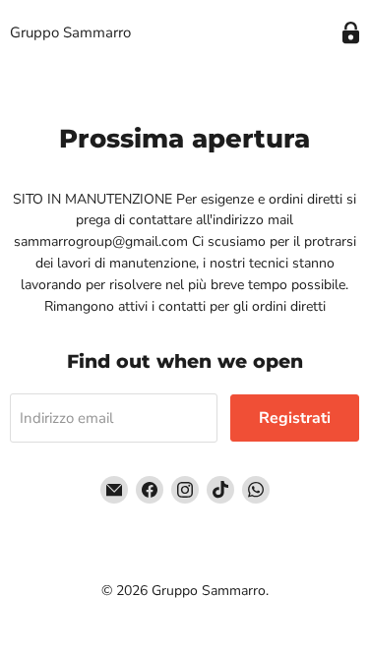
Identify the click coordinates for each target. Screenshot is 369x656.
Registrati (295, 418)
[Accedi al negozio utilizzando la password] (351, 33)
